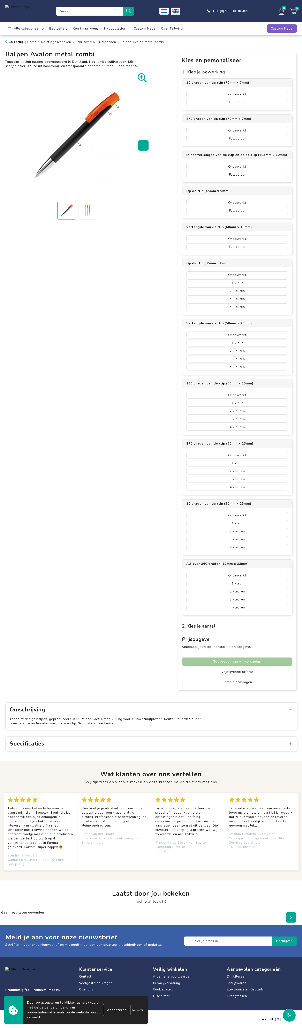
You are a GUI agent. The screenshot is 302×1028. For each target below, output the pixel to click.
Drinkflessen (237, 976)
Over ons (86, 989)
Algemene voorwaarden (172, 976)
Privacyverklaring (166, 983)
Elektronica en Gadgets (245, 989)
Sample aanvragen (237, 682)
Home (32, 42)
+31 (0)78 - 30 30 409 (230, 11)
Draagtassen (237, 996)
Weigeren (137, 1010)
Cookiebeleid (163, 989)
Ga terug (15, 42)
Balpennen (107, 42)
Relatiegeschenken (56, 42)
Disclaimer (161, 996)
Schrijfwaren (85, 42)
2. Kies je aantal (199, 626)
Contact (85, 976)
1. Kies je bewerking (203, 72)
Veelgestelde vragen (96, 983)
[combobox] (89, 11)
